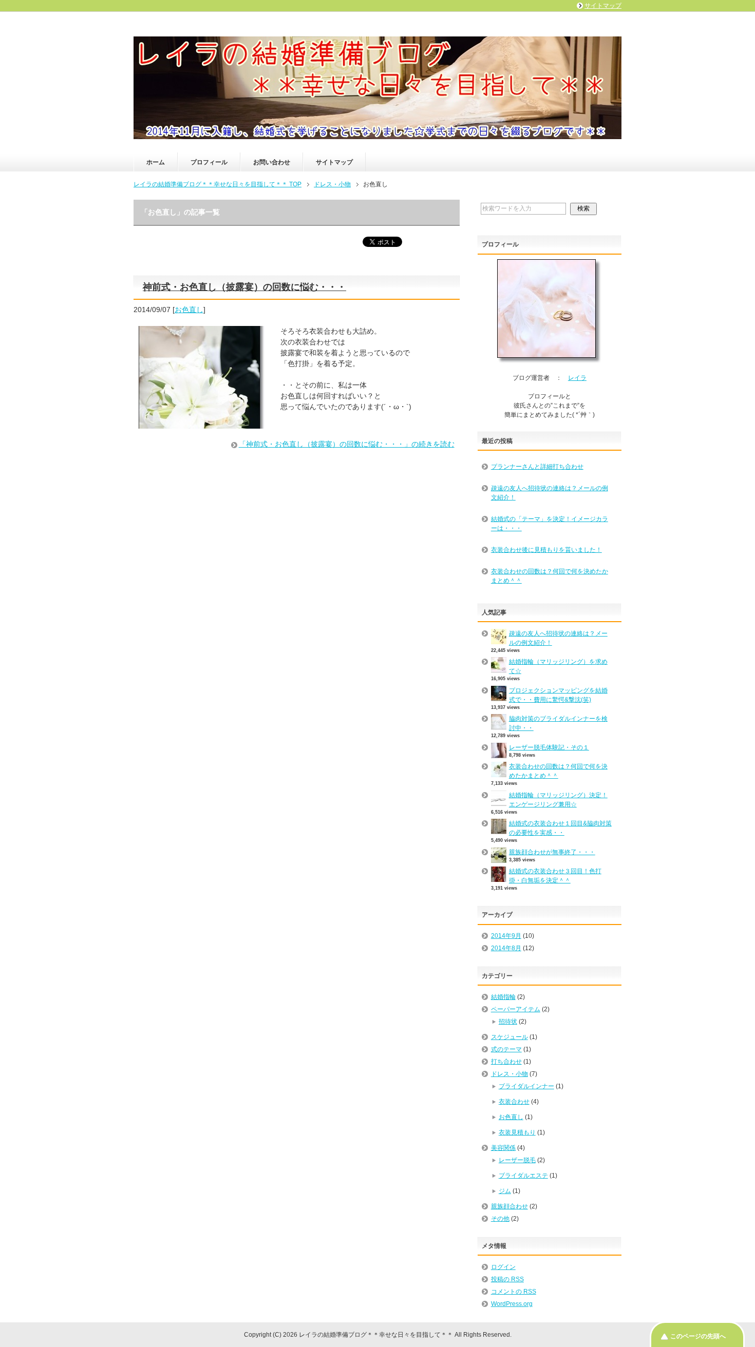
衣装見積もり (517, 1132)
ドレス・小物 (509, 1073)
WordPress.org (512, 1303)
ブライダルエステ (523, 1175)
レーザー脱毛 (517, 1160)
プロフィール (209, 162)
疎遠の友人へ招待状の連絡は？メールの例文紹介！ (549, 493)
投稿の (507, 1279)
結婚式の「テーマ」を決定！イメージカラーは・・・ (549, 523)
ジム (505, 1191)
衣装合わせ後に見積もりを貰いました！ (546, 549)
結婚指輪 (503, 996)
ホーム (155, 162)
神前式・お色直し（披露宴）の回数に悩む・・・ (244, 287)
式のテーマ (506, 1049)
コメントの (513, 1291)
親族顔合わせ (509, 1206)
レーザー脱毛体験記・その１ (549, 747)
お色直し (189, 309)
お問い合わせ (271, 162)
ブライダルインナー (526, 1086)
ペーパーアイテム (515, 1009)
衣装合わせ (514, 1101)
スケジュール (509, 1037)
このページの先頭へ (698, 1336)
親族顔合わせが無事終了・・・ (552, 852)
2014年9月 (506, 935)
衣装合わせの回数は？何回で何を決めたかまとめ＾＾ (549, 576)
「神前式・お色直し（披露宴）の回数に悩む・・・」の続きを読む (347, 444)
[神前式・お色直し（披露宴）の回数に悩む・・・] (202, 423)
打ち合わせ (506, 1061)
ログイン (503, 1267)
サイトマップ (334, 162)
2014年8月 (506, 948)
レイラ (577, 377)
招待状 (508, 1021)
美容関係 (503, 1147)
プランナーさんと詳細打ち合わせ (537, 466)
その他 (500, 1218)
